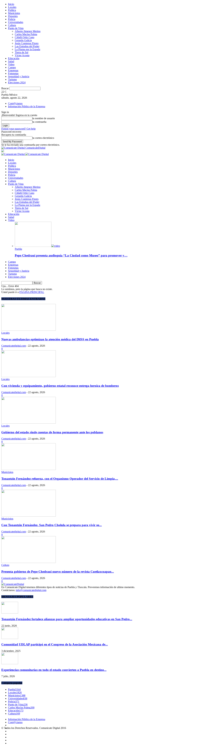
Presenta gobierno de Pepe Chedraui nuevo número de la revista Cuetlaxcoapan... (57, 571)
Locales (12, 7)
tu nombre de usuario (43, 118)
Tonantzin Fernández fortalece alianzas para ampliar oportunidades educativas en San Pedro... (66, 619)
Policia (11, 19)
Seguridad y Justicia (18, 76)
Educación (13, 58)
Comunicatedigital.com (13, 345)
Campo (12, 67)
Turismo (12, 79)
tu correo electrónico (43, 137)
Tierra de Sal (21, 52)
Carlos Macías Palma (26, 34)
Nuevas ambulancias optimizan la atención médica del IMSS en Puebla (50, 339)
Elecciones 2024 (17, 82)
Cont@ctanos (15, 103)
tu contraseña (39, 121)
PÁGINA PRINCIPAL (31, 292)
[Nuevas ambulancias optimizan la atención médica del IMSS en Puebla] (28, 329)
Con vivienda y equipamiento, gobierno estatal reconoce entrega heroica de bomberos (60, 385)
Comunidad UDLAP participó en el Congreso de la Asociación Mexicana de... (54, 644)
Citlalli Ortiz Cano (24, 37)
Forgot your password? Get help (18, 128)
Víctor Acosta (22, 55)
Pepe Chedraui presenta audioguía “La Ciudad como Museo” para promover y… (71, 255)
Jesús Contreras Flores (26, 43)
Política (12, 10)
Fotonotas (13, 73)
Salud (11, 61)
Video (11, 64)
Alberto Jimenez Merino (27, 31)
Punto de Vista (16, 28)
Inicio (11, 4)
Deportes (13, 16)
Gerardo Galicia (23, 40)
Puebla (18, 248)
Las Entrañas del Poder (27, 46)
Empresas (13, 70)
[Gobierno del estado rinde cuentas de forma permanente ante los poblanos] (28, 422)
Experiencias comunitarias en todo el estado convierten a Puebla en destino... (53, 670)
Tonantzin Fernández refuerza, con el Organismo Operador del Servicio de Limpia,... (59, 478)
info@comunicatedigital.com (31, 590)
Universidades (15, 22)
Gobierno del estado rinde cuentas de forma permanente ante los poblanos (52, 432)
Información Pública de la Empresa (26, 106)
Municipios (14, 13)
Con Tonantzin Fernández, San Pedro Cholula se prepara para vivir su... (51, 525)
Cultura (12, 25)
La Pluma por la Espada (27, 49)
